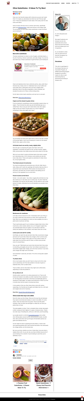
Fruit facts (14, 357)
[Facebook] (16, 14)
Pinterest (25, 343)
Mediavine (53, 399)
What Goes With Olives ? (25, 97)
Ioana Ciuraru (19, 354)
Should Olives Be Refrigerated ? (27, 292)
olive (30, 360)
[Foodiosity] (15, 3)
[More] (19, 14)
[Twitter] (17, 14)
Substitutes (19, 357)
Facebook (21, 343)
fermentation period (33, 315)
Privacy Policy (42, 394)
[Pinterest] (14, 14)
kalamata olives (22, 27)
